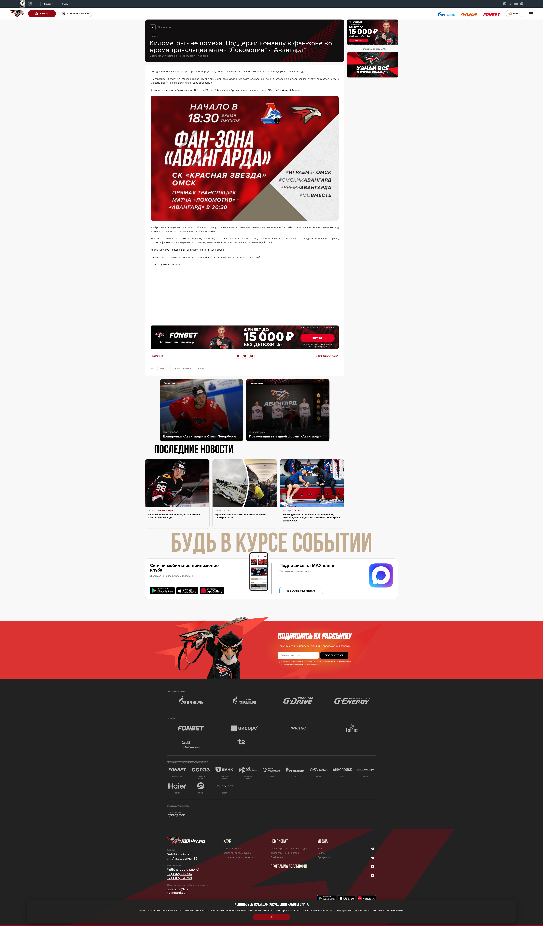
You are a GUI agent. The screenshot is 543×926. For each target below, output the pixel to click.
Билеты (44, 13)
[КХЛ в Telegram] (522, 4)
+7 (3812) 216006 (179, 874)
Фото (320, 848)
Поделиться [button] (157, 356)
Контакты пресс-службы (237, 852)
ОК (271, 917)
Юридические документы (238, 857)
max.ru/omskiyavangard (301, 590)
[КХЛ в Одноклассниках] (510, 4)
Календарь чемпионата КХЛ (287, 852)
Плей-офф (277, 857)
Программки (324, 857)
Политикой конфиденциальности (307, 664)
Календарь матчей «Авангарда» (289, 848)
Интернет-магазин (78, 13)
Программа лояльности (289, 866)
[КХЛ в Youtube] (516, 4)
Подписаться (334, 655)
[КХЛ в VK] (505, 4)
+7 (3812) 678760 (179, 878)
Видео (321, 852)
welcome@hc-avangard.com (177, 891)
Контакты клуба (232, 848)
